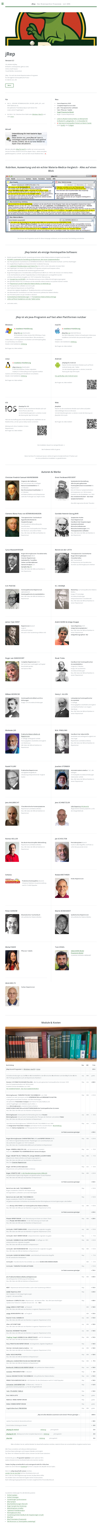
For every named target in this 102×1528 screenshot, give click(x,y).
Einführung (28, 328)
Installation (19, 328)
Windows (35, 114)
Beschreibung (57, 1126)
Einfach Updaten (12, 1495)
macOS (58, 325)
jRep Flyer (10, 1517)
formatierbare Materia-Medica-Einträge (44, 297)
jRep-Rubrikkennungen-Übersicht (17, 1504)
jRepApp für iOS (11, 1434)
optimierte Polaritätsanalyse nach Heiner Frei (24, 266)
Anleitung (24, 344)
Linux (12, 116)
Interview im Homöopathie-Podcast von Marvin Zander (74, 123)
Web (57, 402)
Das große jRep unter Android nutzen (66, 376)
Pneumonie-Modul (77, 953)
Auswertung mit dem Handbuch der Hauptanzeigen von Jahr (25, 1515)
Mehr (9, 85)
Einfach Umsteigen (13, 1497)
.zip (18, 333)
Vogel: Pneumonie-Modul (65, 112)
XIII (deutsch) (80, 806)
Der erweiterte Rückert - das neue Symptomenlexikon (22, 1089)
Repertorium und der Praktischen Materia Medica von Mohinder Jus (30, 284)
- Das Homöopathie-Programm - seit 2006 (51, 4)
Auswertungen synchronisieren (16, 1499)
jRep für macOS (21, 149)
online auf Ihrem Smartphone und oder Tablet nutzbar (23, 299)
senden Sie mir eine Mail (12, 1473)
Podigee (71, 125)
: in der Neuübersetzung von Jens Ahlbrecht (26, 1173)
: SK (26, 567)
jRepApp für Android (12, 1430)
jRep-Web (9, 1438)
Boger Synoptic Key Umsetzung (16, 1506)
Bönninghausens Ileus (14, 1513)
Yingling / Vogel (11, 1337)
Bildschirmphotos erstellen (15, 1508)
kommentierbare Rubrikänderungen (18, 297)
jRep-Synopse (11, 1502)
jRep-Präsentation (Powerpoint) (16, 1519)
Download (24, 1466)
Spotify (63, 125)
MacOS (40, 114)
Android (58, 359)
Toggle (3, 3)
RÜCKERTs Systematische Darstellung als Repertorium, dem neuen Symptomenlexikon (33, 259)
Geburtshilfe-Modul (77, 951)
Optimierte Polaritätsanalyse (16, 1510)
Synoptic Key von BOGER (17, 279)
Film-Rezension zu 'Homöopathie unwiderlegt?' (21, 1521)
